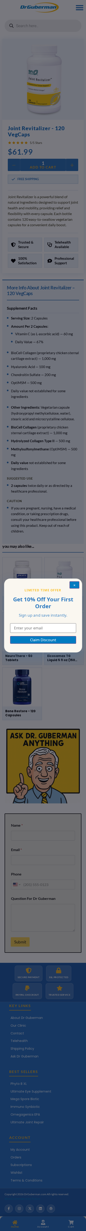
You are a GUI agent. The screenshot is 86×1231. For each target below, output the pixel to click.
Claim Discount (43, 639)
